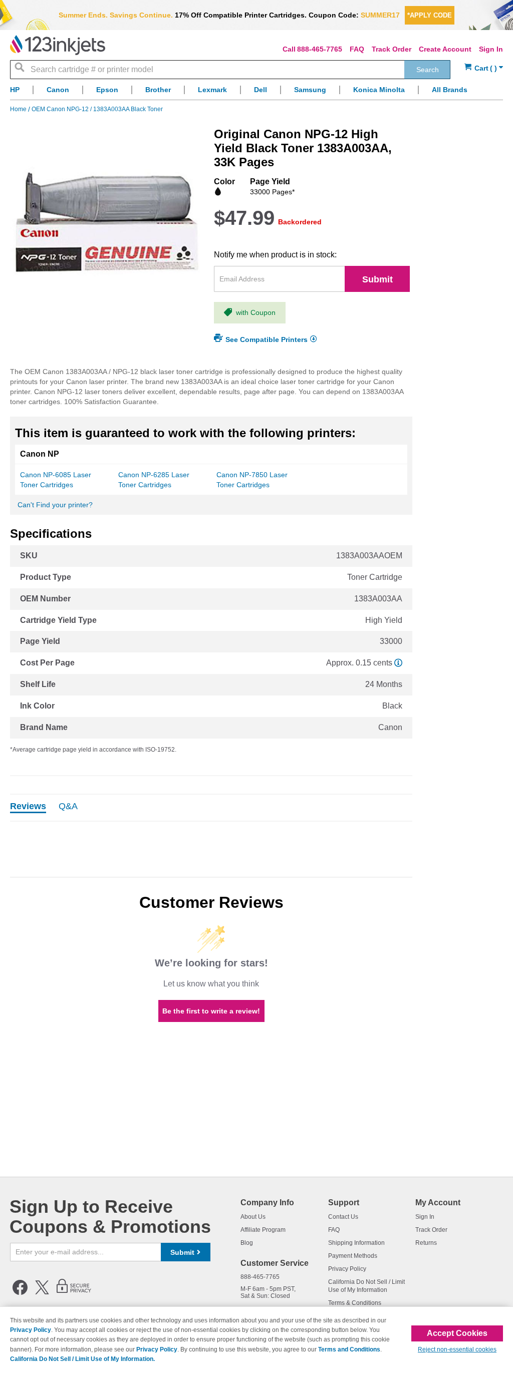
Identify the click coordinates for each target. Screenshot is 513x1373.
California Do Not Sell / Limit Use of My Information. (82, 1358)
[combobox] (230, 69)
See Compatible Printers (266, 339)
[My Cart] (483, 68)
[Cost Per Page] (398, 662)
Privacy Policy (347, 1268)
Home (19, 109)
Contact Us (343, 1216)
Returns (426, 1242)
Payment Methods (352, 1255)
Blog (246, 1242)
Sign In (491, 49)
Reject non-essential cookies (457, 1349)
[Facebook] (20, 1292)
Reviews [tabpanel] (28, 806)
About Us (253, 1216)
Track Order (391, 49)
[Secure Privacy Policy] (74, 1292)
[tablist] (211, 808)
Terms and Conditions (349, 1349)
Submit (377, 279)
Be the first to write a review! (211, 1011)
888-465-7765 (319, 49)
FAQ (357, 49)
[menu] (256, 92)
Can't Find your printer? (55, 505)
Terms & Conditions (354, 1302)
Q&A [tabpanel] (68, 806)
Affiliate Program (263, 1229)
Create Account (445, 49)
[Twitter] (42, 1292)
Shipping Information (356, 1242)
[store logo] (57, 45)
